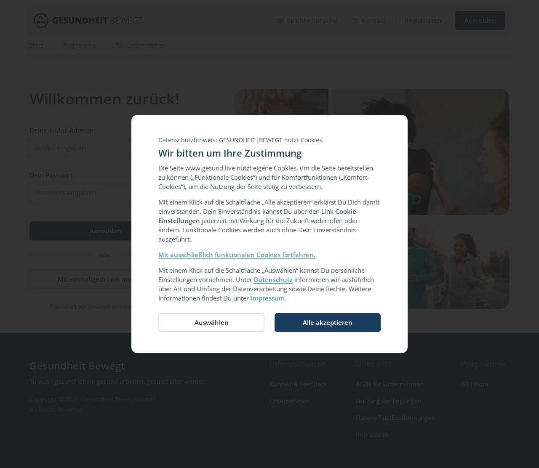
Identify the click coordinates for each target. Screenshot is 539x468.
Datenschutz (273, 279)
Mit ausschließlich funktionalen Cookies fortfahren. (236, 254)
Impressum (268, 298)
